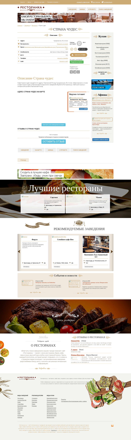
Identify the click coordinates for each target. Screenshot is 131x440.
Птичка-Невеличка (77, 355)
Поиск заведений (105, 9)
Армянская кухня (51, 411)
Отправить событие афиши (100, 139)
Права (33, 404)
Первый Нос (75, 341)
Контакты (34, 400)
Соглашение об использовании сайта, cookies (74, 401)
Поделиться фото (76, 62)
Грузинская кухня (51, 415)
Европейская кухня (50, 47)
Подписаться (108, 2)
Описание (53, 35)
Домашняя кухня (51, 408)
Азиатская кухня (29, 47)
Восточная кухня (39, 47)
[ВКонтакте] (71, 71)
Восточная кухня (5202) (102, 53)
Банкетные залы (22, 406)
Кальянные (21, 415)
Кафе (19, 402)
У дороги (74, 349)
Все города (96, 2)
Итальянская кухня (52, 400)
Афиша (29, 2)
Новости (22, 2)
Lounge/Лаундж (22, 400)
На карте (38, 150)
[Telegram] (74, 71)
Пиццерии (20, 408)
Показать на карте (62, 44)
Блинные (20, 410)
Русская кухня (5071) (102, 56)
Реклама (34, 406)
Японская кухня (51, 402)
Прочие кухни (50, 417)
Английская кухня (52, 413)
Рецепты (63, 399)
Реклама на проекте (52, 2)
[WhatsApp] (78, 71)
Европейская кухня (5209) (102, 48)
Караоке (20, 417)
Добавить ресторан (39, 2)
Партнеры (34, 402)
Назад (23, 160)
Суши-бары (20, 404)
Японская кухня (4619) (102, 64)
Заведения (72, 9)
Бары (19, 411)
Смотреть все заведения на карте (53, 124)
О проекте (92, 9)
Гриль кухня (50, 406)
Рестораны (20, 398)
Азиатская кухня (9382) (102, 43)
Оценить (82, 109)
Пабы (19, 413)
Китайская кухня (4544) (102, 68)
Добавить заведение (83, 2)
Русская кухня (60, 47)
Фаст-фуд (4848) (102, 60)
